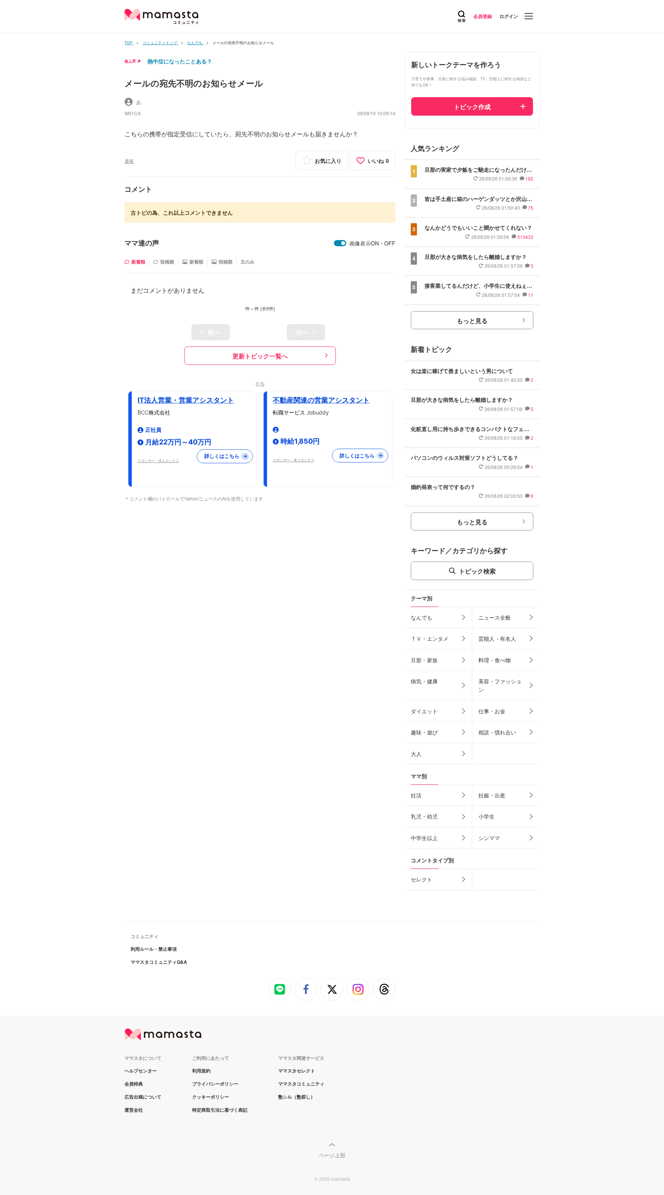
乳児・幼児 (424, 816)
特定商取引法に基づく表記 (219, 1109)
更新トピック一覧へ (260, 355)
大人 (416, 753)
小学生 (486, 816)
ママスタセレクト (296, 1070)
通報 (129, 160)
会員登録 (482, 16)
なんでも (421, 617)
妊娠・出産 (491, 795)
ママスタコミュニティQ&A (159, 962)
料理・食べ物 (494, 660)
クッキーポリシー (210, 1096)
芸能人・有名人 (497, 638)
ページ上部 (332, 1155)
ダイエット (424, 711)
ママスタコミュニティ (301, 1083)
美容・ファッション (499, 685)
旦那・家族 (424, 660)
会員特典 (133, 1083)
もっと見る (472, 320)
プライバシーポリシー (215, 1083)
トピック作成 (472, 106)
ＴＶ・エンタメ (429, 638)
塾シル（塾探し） (296, 1096)
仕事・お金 (491, 711)
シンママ (489, 838)
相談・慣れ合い (497, 732)
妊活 (416, 795)
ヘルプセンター (140, 1070)
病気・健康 (424, 681)
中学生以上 (424, 838)
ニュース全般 (494, 617)
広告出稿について (142, 1096)
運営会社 (133, 1109)
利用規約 (201, 1070)
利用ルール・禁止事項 (154, 948)
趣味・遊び (424, 732)
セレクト (421, 879)
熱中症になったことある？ (180, 61)
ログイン (509, 16)
